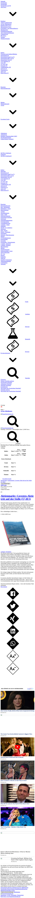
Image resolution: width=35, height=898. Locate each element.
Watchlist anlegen (5, 389)
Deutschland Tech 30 (6, 60)
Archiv (2, 105)
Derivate (27, 326)
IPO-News (3, 35)
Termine (3, 37)
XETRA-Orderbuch (6, 153)
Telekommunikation (6, 261)
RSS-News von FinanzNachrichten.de (10, 896)
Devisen (27, 351)
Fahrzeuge (3, 219)
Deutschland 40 (5, 55)
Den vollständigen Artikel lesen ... (9, 511)
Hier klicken (4, 586)
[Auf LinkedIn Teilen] (13, 636)
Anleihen (27, 314)
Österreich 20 (4, 70)
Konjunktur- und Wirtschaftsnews (9, 28)
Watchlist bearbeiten (6, 385)
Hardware (3, 229)
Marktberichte (4, 30)
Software (3, 258)
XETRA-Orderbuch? (6, 156)
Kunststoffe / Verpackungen (8, 242)
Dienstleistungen (5, 213)
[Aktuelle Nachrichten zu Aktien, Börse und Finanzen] (7, 414)
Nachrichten (4, 2)
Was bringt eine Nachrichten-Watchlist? (11, 388)
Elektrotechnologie (5, 216)
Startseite (3, 1)
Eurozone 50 (4, 65)
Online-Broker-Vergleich (7, 139)
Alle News (3, 7)
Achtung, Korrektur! (6, 551)
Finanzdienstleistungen (6, 220)
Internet (3, 236)
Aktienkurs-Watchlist (6, 384)
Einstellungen (4, 387)
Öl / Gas (3, 254)
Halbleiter (3, 226)
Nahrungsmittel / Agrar (6, 251)
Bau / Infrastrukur (5, 207)
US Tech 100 (4, 64)
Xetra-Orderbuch (13, 887)
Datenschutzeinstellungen (7, 892)
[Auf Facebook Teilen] (13, 599)
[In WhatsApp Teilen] (13, 649)
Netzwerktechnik (5, 252)
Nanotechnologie (5, 249)
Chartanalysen (4, 34)
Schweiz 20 (4, 68)
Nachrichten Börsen (6, 889)
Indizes (2, 52)
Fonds (26, 301)
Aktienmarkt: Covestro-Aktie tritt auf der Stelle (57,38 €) (17, 497)
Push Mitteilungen (5, 483)
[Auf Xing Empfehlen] (13, 624)
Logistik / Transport (6, 243)
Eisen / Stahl (4, 214)
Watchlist (27, 378)
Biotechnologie (4, 210)
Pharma (3, 255)
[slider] (3, 490)
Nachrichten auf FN (6, 5)
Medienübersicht (5, 104)
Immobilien (4, 233)
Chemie (3, 211)
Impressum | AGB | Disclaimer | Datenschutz (12, 895)
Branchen (3, 87)
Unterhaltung (4, 262)
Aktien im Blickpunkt (6, 22)
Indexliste (3, 171)
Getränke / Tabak (5, 224)
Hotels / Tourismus (5, 232)
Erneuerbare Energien (6, 217)
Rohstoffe (3, 257)
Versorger (3, 264)
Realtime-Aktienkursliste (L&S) (9, 136)
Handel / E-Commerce (6, 227)
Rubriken (3, 21)
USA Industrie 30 (5, 61)
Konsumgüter (4, 239)
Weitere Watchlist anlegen (7, 381)
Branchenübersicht (5, 88)
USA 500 (3, 63)
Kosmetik (3, 241)
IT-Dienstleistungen (6, 238)
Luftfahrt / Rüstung (5, 245)
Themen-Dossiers (5, 38)
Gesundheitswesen (5, 223)
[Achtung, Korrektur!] (16, 550)
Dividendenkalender (6, 137)
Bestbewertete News (6, 25)
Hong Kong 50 (4, 73)
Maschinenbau (4, 246)
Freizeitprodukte (5, 222)
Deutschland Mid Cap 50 (7, 58)
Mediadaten (17, 892)
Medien (3, 102)
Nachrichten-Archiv (10, 890)
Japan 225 (3, 71)
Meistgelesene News (6, 27)
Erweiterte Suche (5, 119)
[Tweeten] (13, 611)
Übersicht (3, 154)
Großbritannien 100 (6, 67)
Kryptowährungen (5, 353)
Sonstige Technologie (6, 260)
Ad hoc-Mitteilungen (6, 24)
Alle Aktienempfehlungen (7, 33)
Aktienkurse (4, 133)
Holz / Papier (4, 230)
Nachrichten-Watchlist (6, 382)
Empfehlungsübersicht (6, 31)
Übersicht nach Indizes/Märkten (9, 54)
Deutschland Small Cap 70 (7, 57)
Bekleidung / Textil (5, 208)
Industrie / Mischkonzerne (7, 235)
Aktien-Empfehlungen (16, 889)
